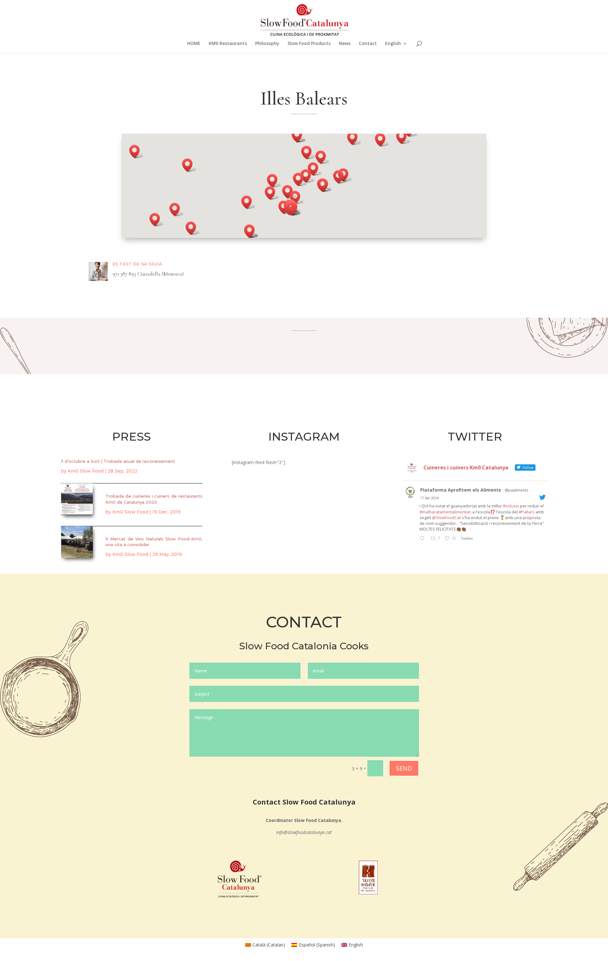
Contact (368, 43)
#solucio (511, 506)
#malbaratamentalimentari (445, 512)
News (345, 43)
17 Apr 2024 (429, 498)
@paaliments (516, 490)
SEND (404, 768)
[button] (272, 193)
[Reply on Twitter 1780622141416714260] (423, 538)
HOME (193, 43)
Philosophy (267, 43)
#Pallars (527, 512)
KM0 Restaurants (228, 43)
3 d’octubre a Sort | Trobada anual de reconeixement (118, 461)
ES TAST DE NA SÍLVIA (137, 263)
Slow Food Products (309, 43)
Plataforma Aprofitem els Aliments (460, 490)
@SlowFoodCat (446, 517)
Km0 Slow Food (86, 471)
